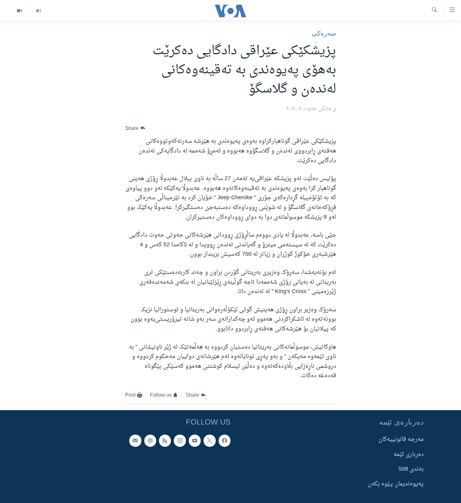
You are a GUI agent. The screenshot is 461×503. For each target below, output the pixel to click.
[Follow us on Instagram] (180, 441)
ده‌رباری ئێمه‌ (409, 454)
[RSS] (165, 441)
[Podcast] (150, 441)
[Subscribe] (135, 441)
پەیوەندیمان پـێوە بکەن (396, 484)
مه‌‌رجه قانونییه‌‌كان (401, 440)
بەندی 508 (411, 469)
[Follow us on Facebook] (224, 441)
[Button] (135, 128)
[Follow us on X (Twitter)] (209, 441)
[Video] (19, 11)
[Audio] (38, 11)
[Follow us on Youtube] (195, 441)
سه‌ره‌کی (324, 33)
